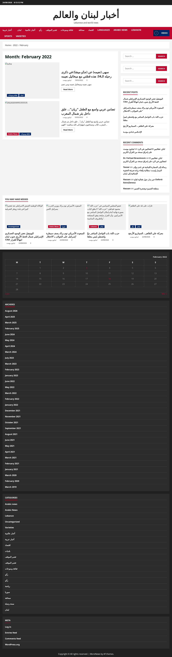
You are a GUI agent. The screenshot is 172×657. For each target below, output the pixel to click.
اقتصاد (91, 30)
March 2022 (10, 393)
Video (164, 33)
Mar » (164, 293)
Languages (103, 30)
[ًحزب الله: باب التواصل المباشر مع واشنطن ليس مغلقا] (106, 217)
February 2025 (12, 328)
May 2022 (9, 387)
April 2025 (10, 316)
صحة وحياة (9, 603)
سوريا (63, 226)
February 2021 (12, 463)
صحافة (81, 30)
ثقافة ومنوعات (67, 30)
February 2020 (12, 481)
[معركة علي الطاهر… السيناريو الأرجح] (147, 217)
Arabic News (120, 30)
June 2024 (10, 334)
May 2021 (9, 446)
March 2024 (10, 352)
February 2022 (12, 399)
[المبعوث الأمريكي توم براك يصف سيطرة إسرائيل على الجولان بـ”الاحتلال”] (65, 217)
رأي (40, 30)
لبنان (19, 30)
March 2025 (10, 322)
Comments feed (13, 638)
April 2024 (10, 346)
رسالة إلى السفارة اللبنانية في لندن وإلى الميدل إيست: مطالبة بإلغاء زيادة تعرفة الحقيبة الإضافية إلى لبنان (145, 170)
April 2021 (10, 451)
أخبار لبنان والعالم (86, 14)
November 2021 (13, 416)
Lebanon (136, 30)
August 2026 (11, 310)
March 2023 (10, 363)
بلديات (7, 551)
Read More (69, 90)
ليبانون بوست (67, 80)
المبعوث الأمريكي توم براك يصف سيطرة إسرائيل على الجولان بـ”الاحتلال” (65, 235)
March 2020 (10, 475)
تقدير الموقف (51, 30)
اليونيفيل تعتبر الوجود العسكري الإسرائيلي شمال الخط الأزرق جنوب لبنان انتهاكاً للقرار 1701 (24, 236)
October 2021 (11, 422)
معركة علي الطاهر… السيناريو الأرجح (138, 126)
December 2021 (12, 410)
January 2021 (11, 469)
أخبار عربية (7, 30)
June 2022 (10, 381)
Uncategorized (13, 226)
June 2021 (10, 440)
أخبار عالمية (30, 30)
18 (109, 278)
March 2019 (10, 487)
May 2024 (9, 340)
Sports (8, 36)
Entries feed (11, 632)
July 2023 (9, 357)
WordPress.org (12, 644)
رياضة (7, 586)
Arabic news (11, 504)
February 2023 (12, 369)
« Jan (7, 293)
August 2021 (11, 434)
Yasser (126, 167)
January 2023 (11, 375)
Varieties (21, 36)
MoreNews (95, 654)
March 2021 (10, 457)
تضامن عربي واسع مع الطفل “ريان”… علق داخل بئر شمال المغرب (32, 119)
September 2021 (13, 428)
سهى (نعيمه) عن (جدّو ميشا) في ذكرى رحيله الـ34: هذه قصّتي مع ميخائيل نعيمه (32, 80)
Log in (8, 627)
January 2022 (11, 404)
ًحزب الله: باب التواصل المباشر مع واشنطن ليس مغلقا (103, 235)
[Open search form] (150, 33)
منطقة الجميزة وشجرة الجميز (146, 188)
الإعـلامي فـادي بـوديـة (132, 131)
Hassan (127, 179)
